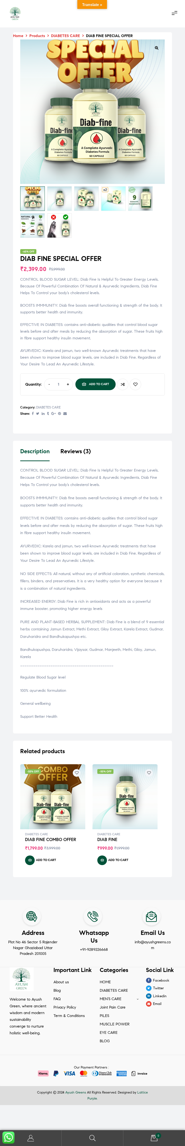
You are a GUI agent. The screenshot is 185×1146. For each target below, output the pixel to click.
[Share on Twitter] (37, 413)
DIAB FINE (107, 839)
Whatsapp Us (94, 936)
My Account (31, 1138)
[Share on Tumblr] (48, 413)
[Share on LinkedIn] (43, 413)
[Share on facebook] (33, 413)
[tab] (35, 454)
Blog (57, 990)
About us (61, 982)
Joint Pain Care (113, 1007)
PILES (104, 1015)
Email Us (153, 933)
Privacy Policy (64, 1007)
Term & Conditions (69, 1015)
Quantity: (33, 384)
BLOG (105, 1041)
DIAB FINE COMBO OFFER (50, 839)
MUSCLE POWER (115, 1024)
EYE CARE (109, 1032)
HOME (105, 982)
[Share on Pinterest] (59, 413)
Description (35, 451)
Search (92, 1138)
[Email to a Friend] (65, 413)
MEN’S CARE (110, 999)
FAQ (57, 999)
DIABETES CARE (48, 407)
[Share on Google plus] (53, 413)
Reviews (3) (75, 451)
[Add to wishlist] (135, 384)
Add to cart (99, 384)
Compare (122, 384)
